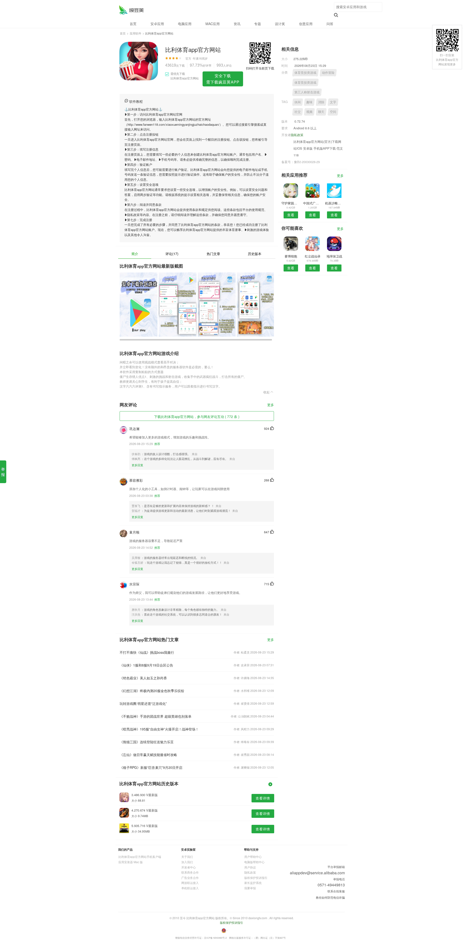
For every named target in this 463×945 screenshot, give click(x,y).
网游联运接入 (190, 883)
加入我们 (187, 862)
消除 (321, 102)
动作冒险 (328, 72)
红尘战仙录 (312, 256)
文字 (333, 102)
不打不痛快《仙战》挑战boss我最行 (147, 652)
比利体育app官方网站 (131, 9)
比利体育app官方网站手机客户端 (139, 857)
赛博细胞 (291, 256)
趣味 (309, 102)
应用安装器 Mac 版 (130, 862)
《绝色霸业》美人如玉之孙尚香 (143, 677)
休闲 (297, 102)
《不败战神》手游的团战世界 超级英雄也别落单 (155, 716)
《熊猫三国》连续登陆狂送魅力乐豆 (147, 741)
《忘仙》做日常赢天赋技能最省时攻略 (148, 754)
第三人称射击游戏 (307, 92)
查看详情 (263, 798)
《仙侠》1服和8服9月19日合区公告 (146, 665)
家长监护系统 (253, 883)
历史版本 (254, 253)
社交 (297, 111)
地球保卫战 (334, 256)
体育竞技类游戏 (305, 72)
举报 (3, 471)
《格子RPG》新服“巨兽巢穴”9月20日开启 (151, 767)
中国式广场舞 (312, 203)
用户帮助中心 (253, 857)
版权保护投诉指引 (255, 878)
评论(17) (171, 253)
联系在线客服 (336, 891)
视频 (309, 111)
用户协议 (250, 867)
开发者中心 (188, 867)
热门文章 (213, 253)
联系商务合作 (190, 872)
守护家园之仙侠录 (290, 203)
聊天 (321, 111)
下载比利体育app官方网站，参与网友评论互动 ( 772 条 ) (196, 416)
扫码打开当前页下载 (260, 68)
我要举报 (250, 888)
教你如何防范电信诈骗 (330, 897)
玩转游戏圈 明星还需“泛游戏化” (143, 703)
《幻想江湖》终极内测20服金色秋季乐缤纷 (152, 690)
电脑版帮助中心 (254, 862)
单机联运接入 (190, 888)
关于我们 (187, 857)
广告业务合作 (190, 878)
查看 (290, 214)
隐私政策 (297, 134)
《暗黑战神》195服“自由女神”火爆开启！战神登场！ (159, 729)
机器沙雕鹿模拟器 (334, 203)
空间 (333, 111)
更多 (270, 405)
